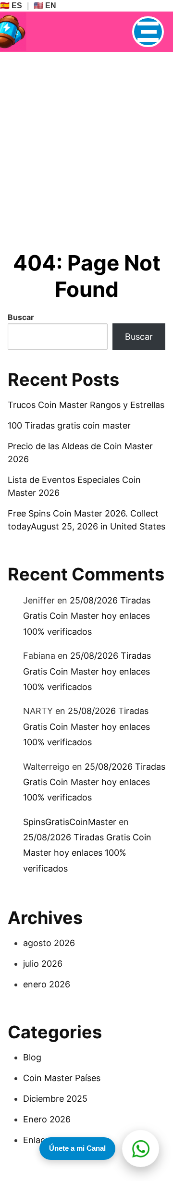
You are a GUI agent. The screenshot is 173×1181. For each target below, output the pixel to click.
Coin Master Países (61, 1078)
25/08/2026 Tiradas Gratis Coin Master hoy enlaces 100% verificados (86, 616)
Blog (32, 1057)
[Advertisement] (86, 143)
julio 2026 (42, 964)
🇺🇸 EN (45, 5)
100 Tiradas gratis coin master (69, 425)
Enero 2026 (47, 1119)
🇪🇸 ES (11, 5)
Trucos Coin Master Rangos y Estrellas (86, 405)
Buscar (21, 317)
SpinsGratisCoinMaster (69, 822)
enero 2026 (46, 984)
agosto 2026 (49, 943)
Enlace (36, 1140)
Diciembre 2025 (55, 1099)
